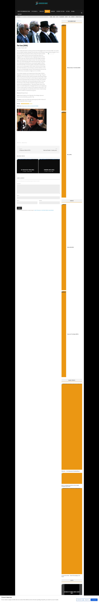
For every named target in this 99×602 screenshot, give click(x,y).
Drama (73, 11)
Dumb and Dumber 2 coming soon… (50, 149)
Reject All (87, 599)
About (66, 16)
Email (18, 200)
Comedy (47, 11)
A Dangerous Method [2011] (24, 149)
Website (40, 200)
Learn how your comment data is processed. (44, 210)
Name (18, 195)
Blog (54, 16)
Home (51, 16)
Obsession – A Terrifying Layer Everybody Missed (71, 471)
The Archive (61, 16)
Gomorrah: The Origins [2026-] (72, 334)
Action (68, 11)
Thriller (41, 11)
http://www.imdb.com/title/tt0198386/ (30, 106)
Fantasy (20, 14)
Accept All (94, 599)
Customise (79, 599)
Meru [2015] (69, 154)
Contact (73, 16)
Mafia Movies (24, 142)
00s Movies (19, 142)
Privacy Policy (79, 16)
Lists (57, 16)
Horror (53, 11)
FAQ (69, 16)
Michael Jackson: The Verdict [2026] (73, 67)
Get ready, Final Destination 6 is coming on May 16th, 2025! (33, 16)
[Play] (32, 119)
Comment (19, 183)
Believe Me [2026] (70, 247)
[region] (49, 599)
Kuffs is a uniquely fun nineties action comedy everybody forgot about (70, 486)
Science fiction (60, 11)
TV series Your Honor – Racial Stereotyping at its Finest (71, 576)
